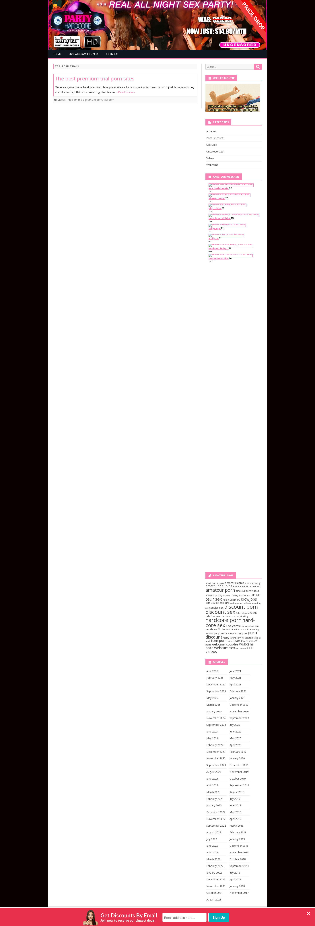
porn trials (78, 99)
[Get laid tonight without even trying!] (232, 111)
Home (57, 54)
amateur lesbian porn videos (246, 586)
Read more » (126, 92)
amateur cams (234, 583)
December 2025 (215, 684)
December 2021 (215, 879)
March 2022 (213, 859)
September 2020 (239, 718)
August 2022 (213, 832)
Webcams (212, 165)
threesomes (248, 641)
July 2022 (211, 839)
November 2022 (215, 819)
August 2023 (213, 772)
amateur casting (252, 583)
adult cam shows (214, 583)
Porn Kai (112, 54)
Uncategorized (214, 151)
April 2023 (212, 785)
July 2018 (235, 872)
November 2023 (215, 758)
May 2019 (235, 812)
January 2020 (237, 758)
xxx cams (241, 648)
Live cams (233, 626)
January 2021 (237, 698)
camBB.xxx (212, 602)
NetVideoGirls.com (235, 629)
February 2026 (214, 677)
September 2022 (216, 825)
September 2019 (239, 785)
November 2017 (239, 892)
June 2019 (235, 805)
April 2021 (235, 684)
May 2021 (235, 677)
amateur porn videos (247, 590)
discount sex (220, 611)
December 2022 (215, 812)
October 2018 (238, 859)
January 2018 (237, 886)
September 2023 (216, 765)
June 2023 (212, 778)
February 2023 (214, 799)
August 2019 (237, 792)
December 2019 (239, 765)
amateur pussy (213, 595)
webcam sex (224, 647)
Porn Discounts (215, 138)
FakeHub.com (243, 613)
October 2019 (238, 778)
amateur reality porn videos (236, 595)
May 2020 (235, 738)
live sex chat (247, 626)
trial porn (109, 99)
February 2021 (238, 691)
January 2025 (214, 711)
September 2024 (216, 724)
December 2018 (239, 845)
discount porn (241, 606)
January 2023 (214, 805)
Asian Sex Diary (231, 599)
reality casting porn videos (235, 638)
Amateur (211, 131)
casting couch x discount (242, 603)
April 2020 (235, 745)
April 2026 (212, 671)
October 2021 (214, 892)
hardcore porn (223, 620)
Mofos (221, 629)
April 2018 (235, 879)
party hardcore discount (226, 633)
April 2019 (235, 819)
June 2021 (235, 671)
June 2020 (235, 731)
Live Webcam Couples (83, 54)
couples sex (216, 607)
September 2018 (239, 866)
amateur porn (220, 590)
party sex (242, 633)
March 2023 (213, 792)
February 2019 (238, 832)
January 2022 (214, 872)
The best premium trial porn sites (94, 78)
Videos (62, 99)
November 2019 (239, 772)
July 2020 (235, 724)
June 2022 (212, 845)
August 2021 (213, 899)
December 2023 (215, 751)
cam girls (225, 602)
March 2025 (213, 704)
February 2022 (214, 866)
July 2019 (235, 799)
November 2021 (215, 886)
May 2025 (212, 698)
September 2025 (216, 691)
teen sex (233, 640)
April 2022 (212, 852)
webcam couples (224, 644)
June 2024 (212, 731)
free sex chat (218, 616)
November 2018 (239, 852)
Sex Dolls (211, 144)
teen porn (219, 640)
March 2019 (237, 825)
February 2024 (214, 745)
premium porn (93, 99)
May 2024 (212, 738)
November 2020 (239, 711)
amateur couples (218, 586)
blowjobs (249, 599)
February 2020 (238, 751)
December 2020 (239, 704)
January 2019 (237, 839)
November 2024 (215, 718)
